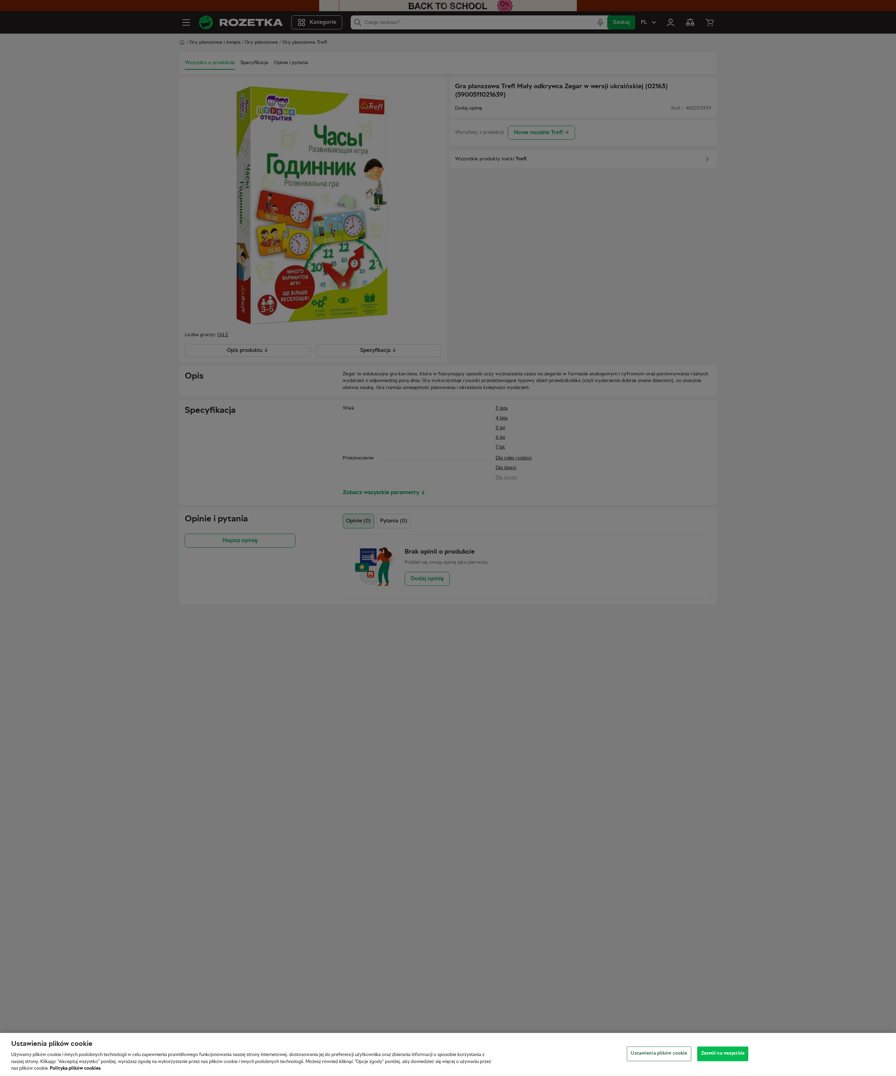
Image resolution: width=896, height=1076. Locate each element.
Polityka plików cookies (75, 1069)
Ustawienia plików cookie (659, 1053)
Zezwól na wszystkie (722, 1053)
